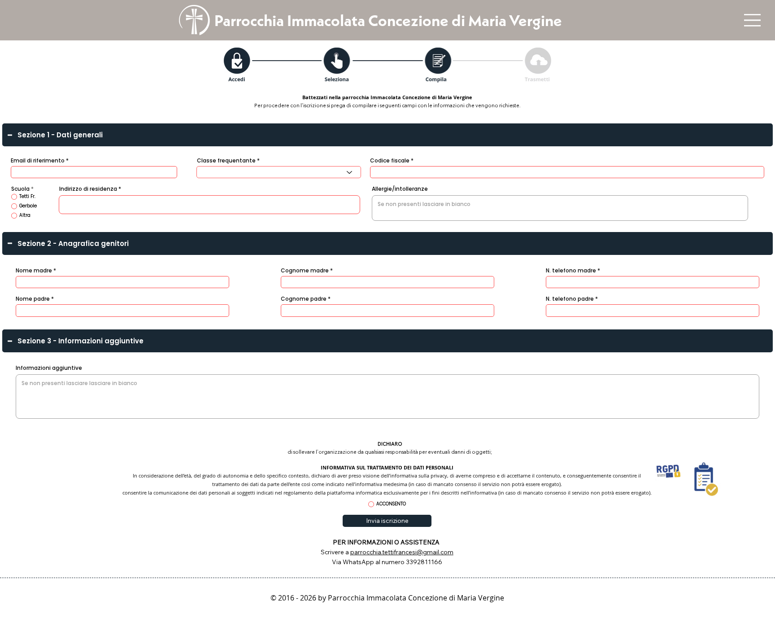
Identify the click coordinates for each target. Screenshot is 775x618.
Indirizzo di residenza (88, 189)
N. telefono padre (570, 299)
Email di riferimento (38, 160)
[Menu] (752, 20)
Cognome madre (305, 270)
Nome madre (34, 270)
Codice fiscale (389, 160)
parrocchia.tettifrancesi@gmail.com (401, 552)
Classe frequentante (226, 160)
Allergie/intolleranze (400, 189)
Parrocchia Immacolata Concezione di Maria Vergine (388, 20)
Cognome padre (304, 299)
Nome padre (33, 299)
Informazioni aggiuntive (49, 368)
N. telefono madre (571, 270)
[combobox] (278, 172)
